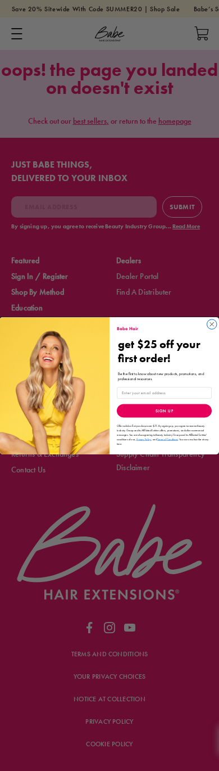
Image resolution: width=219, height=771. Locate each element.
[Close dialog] (212, 324)
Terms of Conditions (167, 439)
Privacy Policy (144, 439)
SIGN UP (165, 410)
